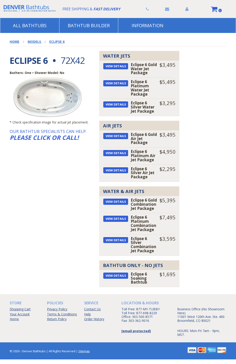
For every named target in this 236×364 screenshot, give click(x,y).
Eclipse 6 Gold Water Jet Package (144, 69)
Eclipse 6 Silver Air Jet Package (142, 173)
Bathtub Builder (89, 25)
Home (14, 319)
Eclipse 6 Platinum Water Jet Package (140, 88)
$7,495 (167, 217)
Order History (94, 319)
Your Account (20, 314)
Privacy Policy (57, 309)
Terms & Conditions (62, 314)
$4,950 (167, 151)
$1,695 (167, 274)
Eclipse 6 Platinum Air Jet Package (143, 155)
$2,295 (167, 168)
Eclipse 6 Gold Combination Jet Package (144, 204)
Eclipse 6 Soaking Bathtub (139, 278)
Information (147, 25)
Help (87, 314)
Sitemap (84, 351)
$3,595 (167, 238)
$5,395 (167, 200)
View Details (116, 66)
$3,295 (167, 103)
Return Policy (57, 319)
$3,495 (167, 64)
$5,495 (167, 81)
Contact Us (92, 309)
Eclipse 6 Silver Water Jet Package (142, 107)
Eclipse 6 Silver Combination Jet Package (143, 244)
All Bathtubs (30, 25)
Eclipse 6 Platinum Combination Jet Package (143, 223)
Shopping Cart (20, 309)
